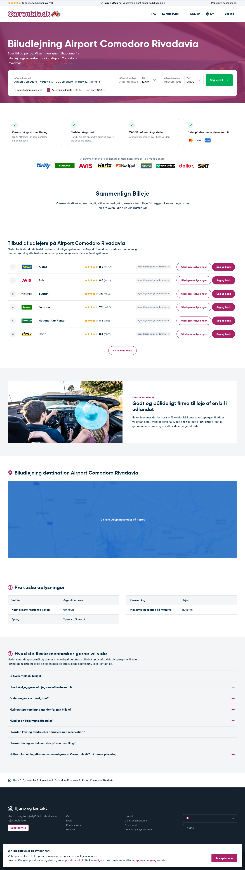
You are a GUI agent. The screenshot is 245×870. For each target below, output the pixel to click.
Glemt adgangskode (136, 820)
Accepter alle (224, 858)
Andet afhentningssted (29, 90)
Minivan (70, 829)
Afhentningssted (22, 78)
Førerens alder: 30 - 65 (64, 90)
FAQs (69, 820)
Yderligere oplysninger (194, 267)
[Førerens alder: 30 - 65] (48, 90)
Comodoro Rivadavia (66, 780)
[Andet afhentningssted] (14, 90)
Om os (70, 816)
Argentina (45, 780)
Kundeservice (170, 14)
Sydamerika (29, 780)
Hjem (16, 780)
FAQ (153, 14)
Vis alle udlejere (122, 351)
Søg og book (223, 267)
